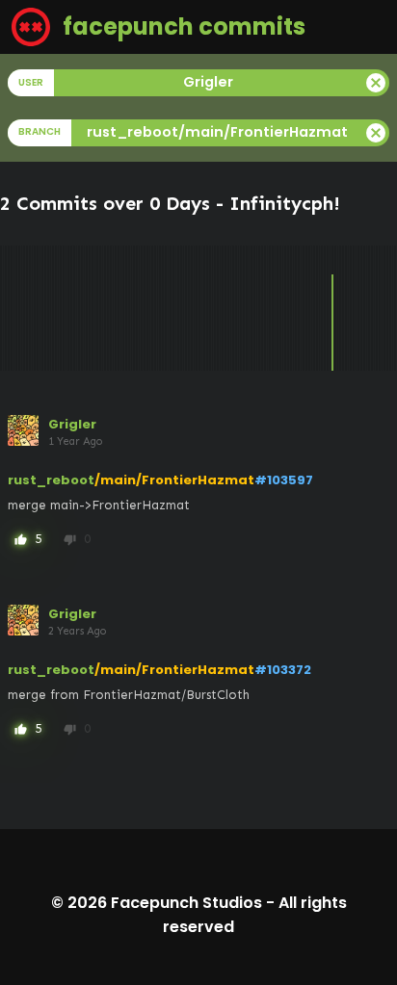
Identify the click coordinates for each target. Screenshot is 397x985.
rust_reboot (51, 480)
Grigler (72, 424)
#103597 (283, 480)
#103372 (282, 670)
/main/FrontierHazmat (174, 480)
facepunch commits (181, 26)
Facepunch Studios (186, 903)
